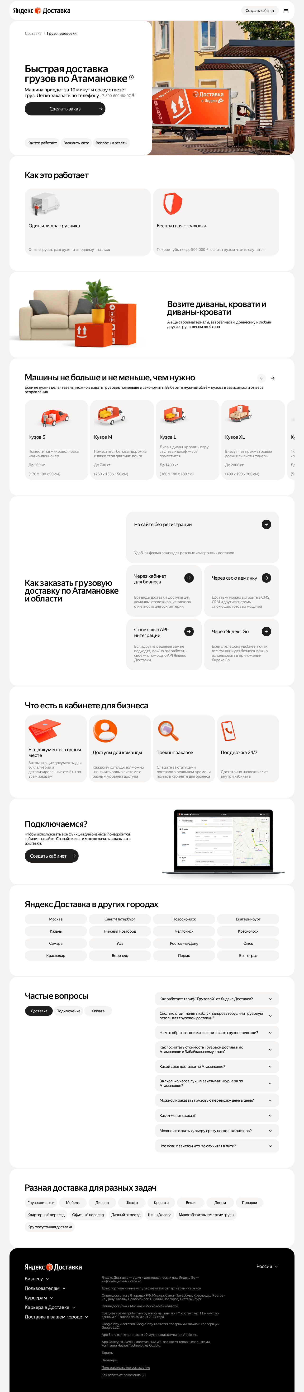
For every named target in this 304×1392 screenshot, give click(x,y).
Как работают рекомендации (124, 1375)
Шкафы (132, 1202)
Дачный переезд (125, 1215)
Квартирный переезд (46, 1215)
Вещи (190, 1202)
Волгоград (248, 955)
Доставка (33, 33)
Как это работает (42, 143)
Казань (56, 931)
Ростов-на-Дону (184, 943)
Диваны (102, 1202)
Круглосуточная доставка (50, 1227)
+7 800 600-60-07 (115, 96)
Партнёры (109, 1360)
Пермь (184, 955)
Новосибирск (184, 919)
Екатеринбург (248, 919)
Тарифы (108, 1353)
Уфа (120, 943)
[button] (217, 998)
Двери (220, 1202)
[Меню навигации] (286, 10)
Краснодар (55, 955)
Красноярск (248, 931)
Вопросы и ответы (111, 143)
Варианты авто (76, 143)
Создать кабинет (260, 10)
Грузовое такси (41, 1202)
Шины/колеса (159, 1215)
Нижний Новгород (120, 931)
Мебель (73, 1202)
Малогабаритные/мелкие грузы (206, 1215)
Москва (55, 919)
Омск (248, 943)
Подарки (249, 1202)
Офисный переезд (88, 1215)
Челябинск (184, 931)
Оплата (98, 1011)
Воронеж (120, 955)
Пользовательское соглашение (126, 1367)
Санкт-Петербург (119, 919)
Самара (55, 943)
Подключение (69, 1011)
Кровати (161, 1202)
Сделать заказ (65, 109)
